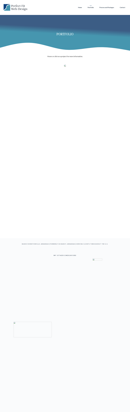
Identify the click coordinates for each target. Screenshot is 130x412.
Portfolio (91, 7)
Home (80, 7)
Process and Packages (106, 7)
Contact (122, 7)
